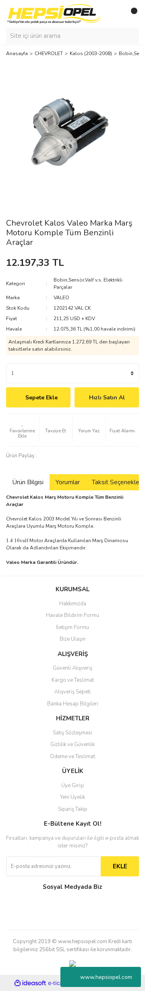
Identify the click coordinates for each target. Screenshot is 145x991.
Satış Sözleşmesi (72, 732)
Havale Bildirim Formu (72, 615)
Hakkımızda (72, 603)
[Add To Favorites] (22, 430)
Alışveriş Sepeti (72, 691)
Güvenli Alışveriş (72, 668)
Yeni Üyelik (72, 797)
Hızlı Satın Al (107, 397)
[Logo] (54, 13)
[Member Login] (115, 14)
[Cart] (131, 14)
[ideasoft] (30, 983)
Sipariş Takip (72, 809)
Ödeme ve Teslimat (72, 756)
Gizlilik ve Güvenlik (72, 744)
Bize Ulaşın (72, 639)
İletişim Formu (72, 627)
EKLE (120, 866)
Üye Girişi (72, 785)
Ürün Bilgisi (28, 482)
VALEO (61, 297)
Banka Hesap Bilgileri (72, 703)
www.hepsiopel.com (106, 977)
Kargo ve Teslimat (73, 680)
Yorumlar (68, 482)
